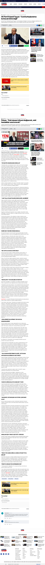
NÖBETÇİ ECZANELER (18, 559)
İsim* (2, 94)
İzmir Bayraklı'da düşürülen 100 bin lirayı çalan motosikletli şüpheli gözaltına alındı (40, 163)
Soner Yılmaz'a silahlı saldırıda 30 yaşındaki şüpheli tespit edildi (35, 154)
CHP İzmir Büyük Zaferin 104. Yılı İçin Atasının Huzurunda (40, 60)
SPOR (38, 555)
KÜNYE (31, 550)
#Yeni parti (16, 478)
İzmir (14, 128)
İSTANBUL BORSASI (18, 554)
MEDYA (24, 555)
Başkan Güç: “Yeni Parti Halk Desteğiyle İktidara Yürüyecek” (40, 55)
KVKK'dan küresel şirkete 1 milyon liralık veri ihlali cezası (40, 159)
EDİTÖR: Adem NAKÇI (12, 47)
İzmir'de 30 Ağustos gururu (36, 36)
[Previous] (42, 7)
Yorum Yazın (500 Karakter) (5, 97)
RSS (6, 564)
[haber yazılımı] (38, 564)
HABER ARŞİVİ (32, 554)
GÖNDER (27, 105)
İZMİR (38, 550)
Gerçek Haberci (4, 118)
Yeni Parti (25, 153)
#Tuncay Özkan (4, 478)
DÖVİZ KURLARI (17, 555)
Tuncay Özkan (16, 154)
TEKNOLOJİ (24, 554)
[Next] (44, 7)
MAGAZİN (24, 550)
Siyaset (8, 118)
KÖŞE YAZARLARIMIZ (18, 550)
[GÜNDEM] (37, 31)
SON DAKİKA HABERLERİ (33, 555)
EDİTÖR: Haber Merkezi (13, 150)
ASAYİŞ (38, 554)
